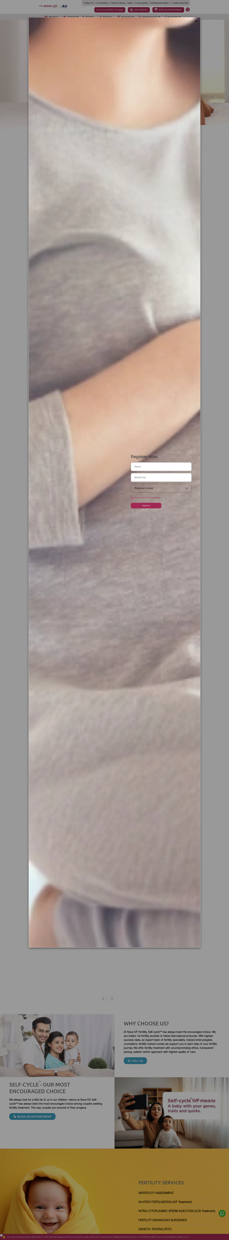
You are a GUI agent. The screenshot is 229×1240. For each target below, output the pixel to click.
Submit (146, 505)
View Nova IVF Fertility (147, 498)
